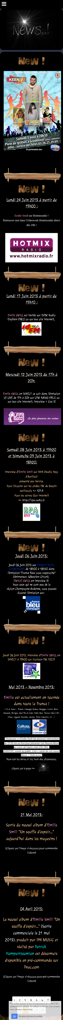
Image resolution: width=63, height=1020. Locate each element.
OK (14, 1016)
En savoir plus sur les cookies (30, 1016)
